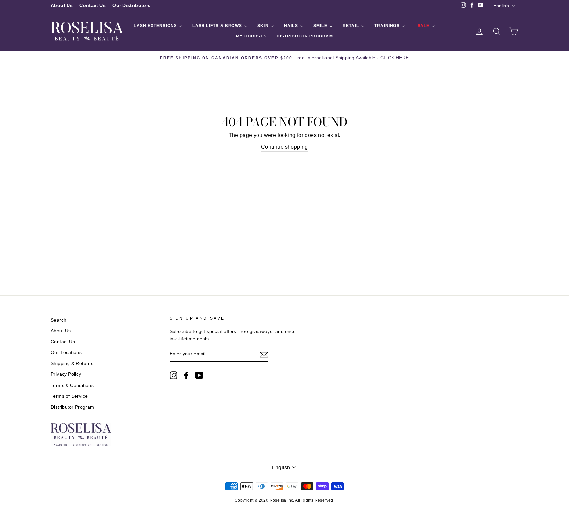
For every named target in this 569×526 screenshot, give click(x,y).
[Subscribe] (264, 354)
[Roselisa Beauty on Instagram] (173, 375)
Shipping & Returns (72, 363)
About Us (62, 5)
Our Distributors (131, 5)
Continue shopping (284, 147)
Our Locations (66, 352)
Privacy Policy (66, 374)
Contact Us (92, 5)
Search (58, 320)
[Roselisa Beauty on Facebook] (186, 375)
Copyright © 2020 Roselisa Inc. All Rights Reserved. (284, 500)
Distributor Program (72, 407)
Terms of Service (69, 396)
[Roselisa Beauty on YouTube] (199, 375)
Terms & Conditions (72, 385)
